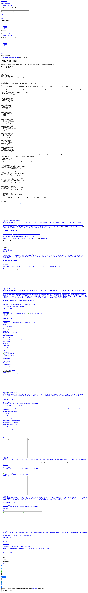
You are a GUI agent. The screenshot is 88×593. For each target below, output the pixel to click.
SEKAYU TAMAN (79, 226)
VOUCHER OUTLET (12, 297)
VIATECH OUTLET (23, 227)
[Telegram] (44, 575)
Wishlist (8, 31)
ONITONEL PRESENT (19, 396)
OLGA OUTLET (46, 226)
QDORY (5, 296)
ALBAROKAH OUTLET (27, 222)
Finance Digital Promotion (32, 223)
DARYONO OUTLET (8, 293)
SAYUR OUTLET (49, 256)
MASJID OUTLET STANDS (12, 57)
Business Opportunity (59, 291)
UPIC (17, 227)
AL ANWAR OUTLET (17, 222)
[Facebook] (44, 566)
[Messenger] (44, 585)
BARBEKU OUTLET (56, 222)
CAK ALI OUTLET (19, 254)
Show (2, 200)
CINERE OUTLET (80, 222)
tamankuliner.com (43, 238)
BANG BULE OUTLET (8, 291)
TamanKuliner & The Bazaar (6, 5)
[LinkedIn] (44, 582)
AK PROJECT (28, 290)
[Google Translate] (44, 584)
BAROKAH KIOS (66, 222)
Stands (4, 57)
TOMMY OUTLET (57, 296)
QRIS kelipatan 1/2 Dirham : (9, 552)
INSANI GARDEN (21, 255)
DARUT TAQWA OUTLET (9, 223)
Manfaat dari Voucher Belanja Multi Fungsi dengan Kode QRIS (17, 310)
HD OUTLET (61, 223)
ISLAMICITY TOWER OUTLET (10, 225)
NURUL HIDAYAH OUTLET (36, 226)
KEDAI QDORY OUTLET (50, 294)
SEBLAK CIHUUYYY (12, 296)
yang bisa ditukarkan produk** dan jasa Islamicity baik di (15, 238)
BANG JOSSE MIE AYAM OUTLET (22, 291)
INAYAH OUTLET (68, 223)
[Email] (44, 569)
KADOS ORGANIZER (23, 225)
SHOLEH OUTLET (16, 499)
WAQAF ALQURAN (33, 227)
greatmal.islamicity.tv (31, 238)
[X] (44, 574)
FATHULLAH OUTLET (21, 223)
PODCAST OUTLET (82, 295)
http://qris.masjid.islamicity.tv (21, 552)
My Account (3, 30)
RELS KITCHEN (41, 256)
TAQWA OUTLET (12, 227)
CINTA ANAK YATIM (63, 394)
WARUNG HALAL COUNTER (34, 297)
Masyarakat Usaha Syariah (13, 226)
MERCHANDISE (38, 295)
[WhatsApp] (44, 571)
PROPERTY (34, 256)
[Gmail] (44, 580)
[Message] (44, 572)
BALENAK (48, 222)
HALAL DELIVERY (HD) (51, 223)
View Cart (3, 18)
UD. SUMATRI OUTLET (66, 296)
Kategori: (8, 369)
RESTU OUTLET (71, 226)
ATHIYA (64, 290)
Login (2, 31)
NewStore (34, 588)
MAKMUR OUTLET (42, 225)
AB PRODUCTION (7, 222)
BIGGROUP (72, 222)
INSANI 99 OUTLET (77, 223)
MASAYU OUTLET (51, 225)
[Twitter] (44, 568)
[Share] (44, 587)
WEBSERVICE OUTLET (8, 257)
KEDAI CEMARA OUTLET (38, 294)
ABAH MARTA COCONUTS (18, 290)
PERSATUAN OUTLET (56, 226)
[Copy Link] (44, 579)
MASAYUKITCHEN (61, 225)
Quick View (5, 221)
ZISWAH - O (49, 227)
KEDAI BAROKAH (26, 294)
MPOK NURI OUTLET (24, 226)
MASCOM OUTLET (7, 295)
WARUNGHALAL (42, 227)
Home (2, 57)
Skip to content (4, 1)
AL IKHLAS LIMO (46, 290)
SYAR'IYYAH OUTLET (38, 296)
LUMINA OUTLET (32, 225)
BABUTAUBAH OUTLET (39, 222)
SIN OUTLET (29, 296)
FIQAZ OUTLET (41, 223)
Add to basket (6, 249)
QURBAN (64, 226)
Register (5, 31)
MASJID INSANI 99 (70, 225)
